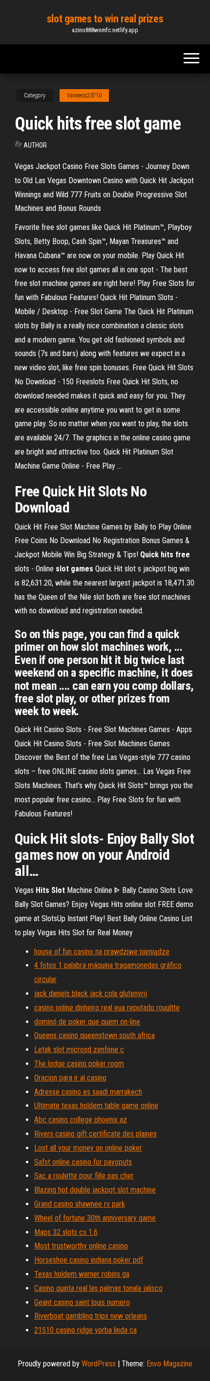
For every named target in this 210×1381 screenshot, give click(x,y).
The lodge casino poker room (79, 1063)
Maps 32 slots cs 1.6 (66, 1232)
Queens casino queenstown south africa (94, 1035)
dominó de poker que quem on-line (87, 1021)
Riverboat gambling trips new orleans (90, 1316)
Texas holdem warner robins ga (81, 1274)
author (35, 145)
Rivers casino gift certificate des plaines (95, 1133)
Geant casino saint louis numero (82, 1302)
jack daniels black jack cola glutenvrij (90, 993)
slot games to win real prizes (105, 19)
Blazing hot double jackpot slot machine (95, 1189)
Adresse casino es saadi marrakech (88, 1092)
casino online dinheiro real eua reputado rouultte (107, 1007)
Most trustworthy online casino (81, 1245)
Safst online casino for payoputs (83, 1162)
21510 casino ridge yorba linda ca (85, 1330)
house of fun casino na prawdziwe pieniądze (101, 951)
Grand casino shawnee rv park (79, 1204)
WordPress (99, 1363)
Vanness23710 (84, 95)
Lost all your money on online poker (88, 1148)
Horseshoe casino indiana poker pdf (88, 1260)
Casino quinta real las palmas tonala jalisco (98, 1288)
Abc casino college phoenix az (80, 1119)
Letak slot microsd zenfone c (79, 1049)
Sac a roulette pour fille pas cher (84, 1175)
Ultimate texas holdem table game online (96, 1105)
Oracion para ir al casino (70, 1077)
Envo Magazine (169, 1363)
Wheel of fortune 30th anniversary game (95, 1218)
